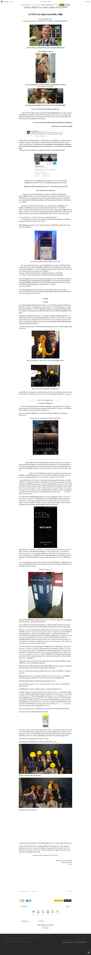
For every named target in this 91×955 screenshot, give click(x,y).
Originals (12, 937)
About (29, 937)
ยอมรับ (61, 4)
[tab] (25, 921)
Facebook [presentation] (42, 921)
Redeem (25, 937)
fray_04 (49, 1)
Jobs (38, 937)
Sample (20, 937)
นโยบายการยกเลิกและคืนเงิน (80, 942)
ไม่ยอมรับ (67, 4)
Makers (6, 1)
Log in (46, 927)
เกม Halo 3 (61, 703)
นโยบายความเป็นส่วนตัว (46, 4)
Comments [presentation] (25, 921)
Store (11, 1)
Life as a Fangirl (43, 1)
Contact (34, 937)
